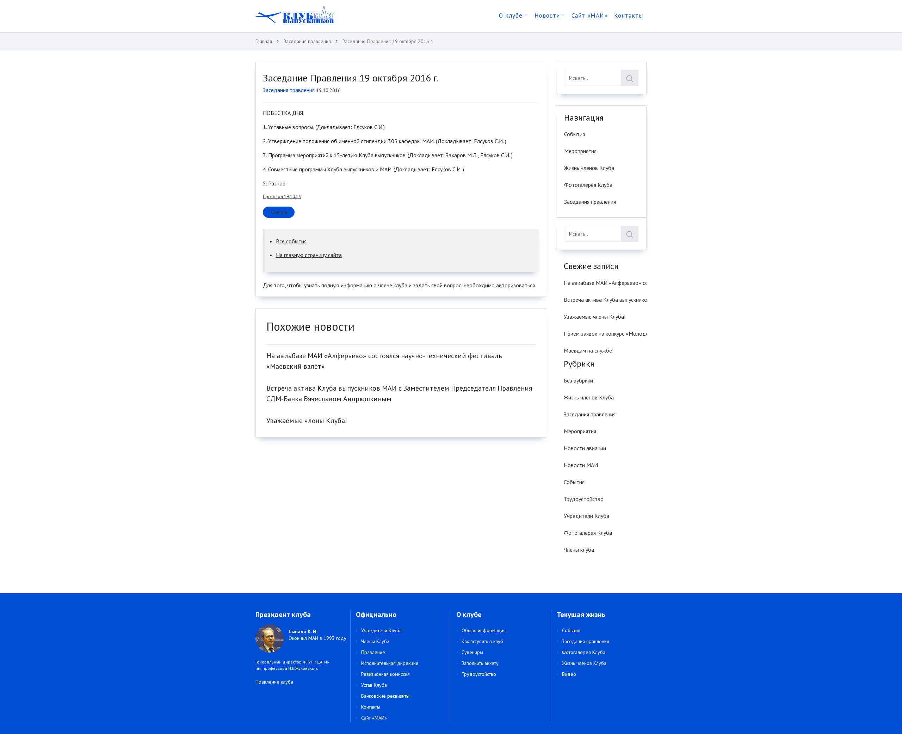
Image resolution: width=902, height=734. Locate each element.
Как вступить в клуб (482, 641)
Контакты (628, 15)
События (574, 133)
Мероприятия (580, 150)
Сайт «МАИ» (589, 15)
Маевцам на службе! (588, 350)
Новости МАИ (581, 465)
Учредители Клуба (586, 515)
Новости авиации (585, 448)
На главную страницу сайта (309, 254)
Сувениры (472, 652)
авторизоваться (515, 285)
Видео (569, 674)
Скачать (279, 212)
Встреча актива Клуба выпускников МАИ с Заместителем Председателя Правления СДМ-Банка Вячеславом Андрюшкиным (605, 299)
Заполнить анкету (480, 663)
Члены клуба (579, 549)
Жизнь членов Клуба (589, 167)
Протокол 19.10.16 (282, 197)
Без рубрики (578, 380)
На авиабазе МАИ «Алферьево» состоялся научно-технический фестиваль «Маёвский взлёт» (605, 282)
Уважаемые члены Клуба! (306, 420)
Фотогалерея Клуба (588, 184)
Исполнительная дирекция (389, 663)
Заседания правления (289, 89)
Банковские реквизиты (385, 696)
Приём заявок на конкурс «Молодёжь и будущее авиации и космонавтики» (605, 333)
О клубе (511, 15)
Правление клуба (274, 682)
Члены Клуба (375, 641)
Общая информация (484, 630)
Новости (547, 15)
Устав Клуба (374, 685)
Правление (373, 652)
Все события (291, 241)
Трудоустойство (584, 498)
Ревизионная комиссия (385, 674)
